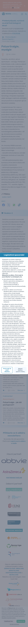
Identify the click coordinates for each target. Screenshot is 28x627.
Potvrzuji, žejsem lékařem (7, 370)
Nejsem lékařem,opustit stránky (20, 370)
